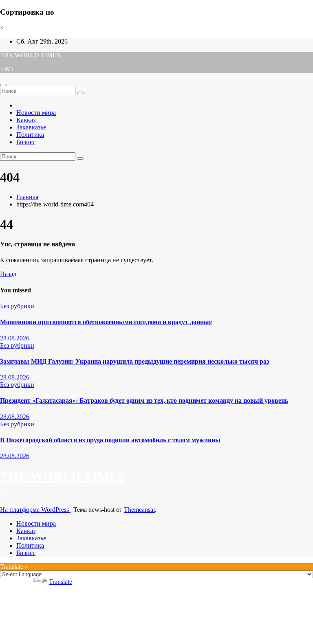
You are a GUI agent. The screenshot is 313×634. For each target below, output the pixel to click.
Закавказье (31, 127)
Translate (60, 581)
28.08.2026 (14, 338)
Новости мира (36, 112)
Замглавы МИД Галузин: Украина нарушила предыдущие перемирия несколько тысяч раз (134, 361)
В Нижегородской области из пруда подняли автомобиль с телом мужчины (110, 440)
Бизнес (25, 141)
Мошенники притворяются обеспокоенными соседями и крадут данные (106, 321)
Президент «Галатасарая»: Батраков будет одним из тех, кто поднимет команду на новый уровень (144, 400)
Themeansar (139, 509)
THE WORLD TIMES (30, 55)
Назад (8, 273)
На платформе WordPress (35, 509)
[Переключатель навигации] (3, 85)
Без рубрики (17, 306)
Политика (30, 134)
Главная (27, 196)
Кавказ (25, 119)
